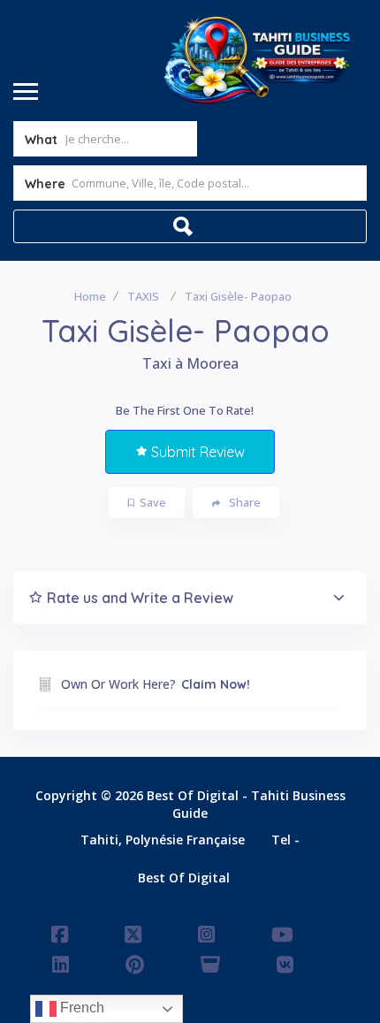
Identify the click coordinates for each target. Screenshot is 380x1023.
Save (153, 502)
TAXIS (143, 296)
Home (90, 296)
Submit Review (198, 452)
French (80, 1007)
